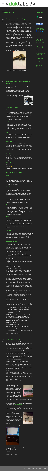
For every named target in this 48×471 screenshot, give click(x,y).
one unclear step (18, 404)
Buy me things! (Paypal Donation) (40, 29)
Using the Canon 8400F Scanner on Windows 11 (40, 60)
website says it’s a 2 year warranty (13, 283)
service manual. (9, 401)
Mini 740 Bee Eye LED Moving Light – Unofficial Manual (41, 55)
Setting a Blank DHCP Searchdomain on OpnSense (41, 65)
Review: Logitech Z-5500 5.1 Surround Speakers (18, 82)
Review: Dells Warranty (13, 339)
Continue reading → (10, 72)
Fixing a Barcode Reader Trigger (16, 19)
